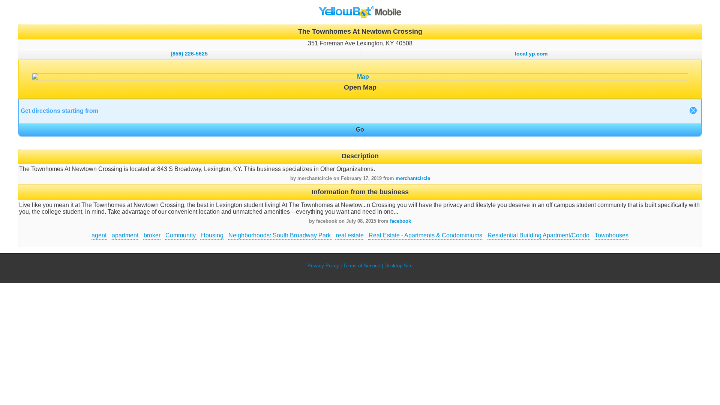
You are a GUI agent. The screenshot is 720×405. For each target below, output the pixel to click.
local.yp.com (531, 54)
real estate (350, 235)
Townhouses (611, 235)
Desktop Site (398, 265)
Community (180, 235)
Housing (212, 235)
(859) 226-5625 (189, 54)
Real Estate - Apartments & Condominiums (425, 235)
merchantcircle (413, 178)
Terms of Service (361, 265)
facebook (400, 221)
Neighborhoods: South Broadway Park (279, 235)
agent (99, 235)
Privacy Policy (323, 265)
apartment (125, 235)
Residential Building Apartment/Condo (539, 235)
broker (152, 235)
